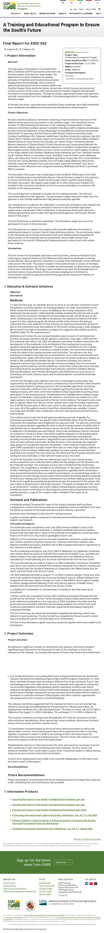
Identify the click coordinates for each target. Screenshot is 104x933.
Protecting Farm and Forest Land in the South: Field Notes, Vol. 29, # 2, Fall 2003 (54, 815)
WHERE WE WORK (47, 13)
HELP (98, 13)
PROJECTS (16, 13)
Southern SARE (45, 891)
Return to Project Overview (87, 839)
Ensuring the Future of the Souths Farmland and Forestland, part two (48, 804)
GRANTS (62, 13)
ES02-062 (77, 52)
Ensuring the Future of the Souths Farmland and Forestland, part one (48, 799)
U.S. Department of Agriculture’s (67, 917)
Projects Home (9, 883)
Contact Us (62, 895)
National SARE (45, 883)
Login (75, 9)
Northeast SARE (45, 888)
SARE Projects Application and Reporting (19, 891)
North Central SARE (47, 885)
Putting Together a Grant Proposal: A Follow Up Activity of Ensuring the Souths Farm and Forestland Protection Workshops (54, 822)
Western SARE (45, 894)
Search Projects (9, 885)
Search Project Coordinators (14, 888)
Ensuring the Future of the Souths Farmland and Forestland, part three (49, 809)
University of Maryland (13, 917)
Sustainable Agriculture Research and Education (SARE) (43, 915)
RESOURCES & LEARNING (81, 13)
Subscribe (60, 862)
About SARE (91, 9)
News (81, 9)
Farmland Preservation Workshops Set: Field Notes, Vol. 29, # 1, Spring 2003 (52, 828)
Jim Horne (69, 76)
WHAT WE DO (30, 13)
